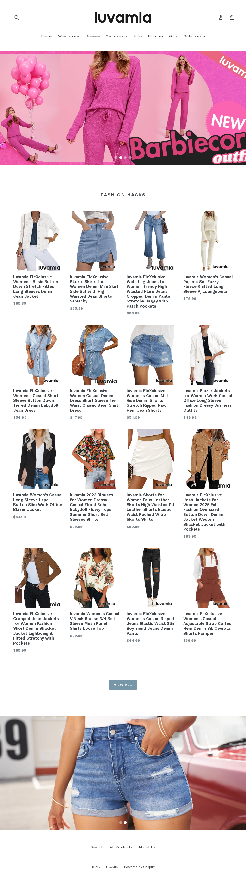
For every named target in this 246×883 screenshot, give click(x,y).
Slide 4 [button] (130, 157)
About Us (147, 847)
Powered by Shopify (139, 867)
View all (123, 685)
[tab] (115, 157)
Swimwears (116, 36)
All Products (121, 847)
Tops (137, 36)
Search (97, 847)
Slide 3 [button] (125, 157)
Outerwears (194, 36)
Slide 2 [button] (120, 157)
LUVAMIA (111, 867)
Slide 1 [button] (115, 157)
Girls (173, 36)
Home (46, 36)
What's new (69, 36)
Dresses (93, 36)
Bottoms (155, 36)
